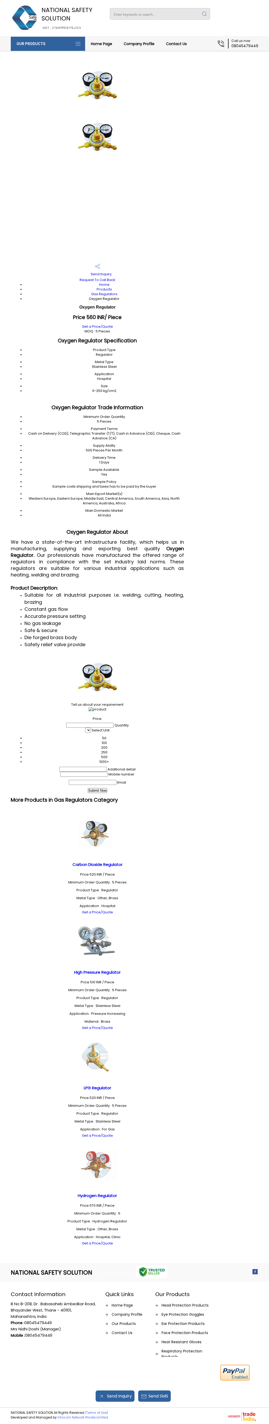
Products (104, 289)
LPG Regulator (97, 1088)
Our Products (31, 44)
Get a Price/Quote (97, 326)
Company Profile (139, 43)
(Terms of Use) (96, 1412)
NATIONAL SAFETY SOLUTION (67, 18)
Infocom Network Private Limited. (83, 1417)
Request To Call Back (97, 280)
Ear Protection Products (183, 1323)
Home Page (101, 43)
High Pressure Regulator (97, 972)
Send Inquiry (101, 274)
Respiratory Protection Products (182, 1354)
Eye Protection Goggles (183, 1314)
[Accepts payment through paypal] (235, 1379)
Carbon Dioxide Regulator (97, 864)
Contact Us (176, 43)
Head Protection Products (185, 1305)
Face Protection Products (185, 1332)
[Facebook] (255, 1273)
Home (104, 284)
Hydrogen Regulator (97, 1195)
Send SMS (158, 1396)
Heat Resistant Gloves (181, 1342)
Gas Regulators (104, 294)
